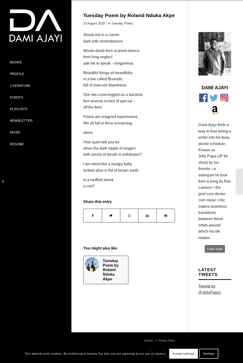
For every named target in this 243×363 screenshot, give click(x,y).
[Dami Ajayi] (35, 25)
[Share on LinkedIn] (147, 215)
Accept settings (183, 353)
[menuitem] (35, 62)
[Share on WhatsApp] (129, 215)
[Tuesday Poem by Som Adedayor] (3, 182)
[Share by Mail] (166, 215)
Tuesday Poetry (122, 23)
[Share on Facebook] (93, 215)
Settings (209, 353)
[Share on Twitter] (111, 215)
